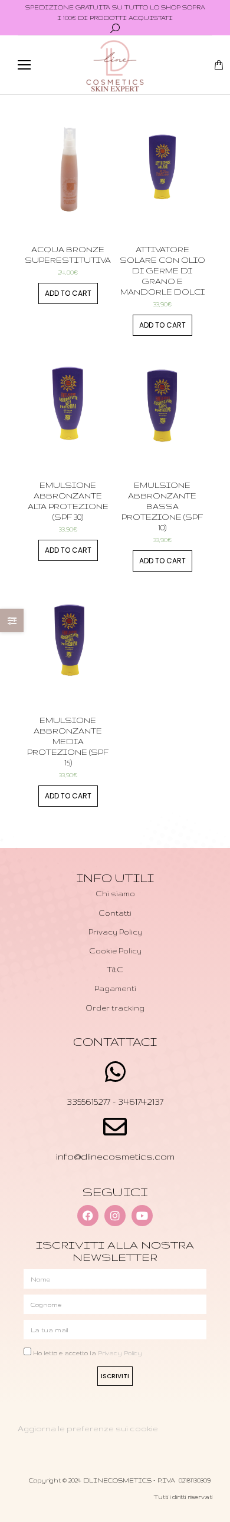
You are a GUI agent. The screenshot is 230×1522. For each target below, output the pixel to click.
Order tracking (115, 1008)
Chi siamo (115, 893)
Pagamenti (115, 988)
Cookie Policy (115, 951)
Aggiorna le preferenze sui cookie (88, 1428)
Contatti (115, 913)
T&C (115, 969)
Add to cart (68, 293)
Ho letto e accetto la (87, 1352)
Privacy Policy (115, 932)
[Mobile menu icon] (24, 64)
